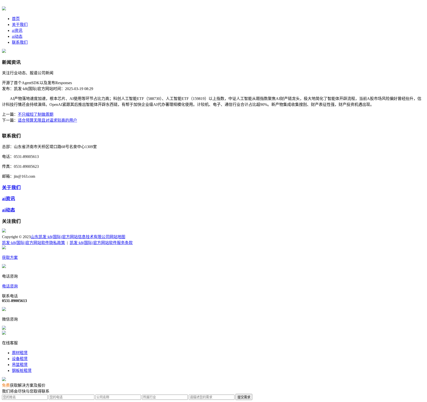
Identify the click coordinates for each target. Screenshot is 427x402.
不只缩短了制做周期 (35, 114)
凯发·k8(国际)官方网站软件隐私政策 (33, 243)
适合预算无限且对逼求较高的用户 (47, 120)
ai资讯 (17, 30)
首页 (16, 19)
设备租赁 (20, 359)
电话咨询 (10, 286)
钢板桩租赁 (22, 370)
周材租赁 (20, 353)
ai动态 (17, 36)
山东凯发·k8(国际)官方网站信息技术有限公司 (70, 237)
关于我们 (20, 24)
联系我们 (20, 42)
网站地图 (117, 237)
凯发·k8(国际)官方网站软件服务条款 (101, 243)
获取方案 (10, 257)
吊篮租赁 (20, 365)
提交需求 (243, 397)
